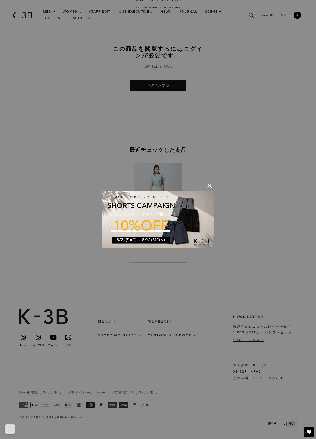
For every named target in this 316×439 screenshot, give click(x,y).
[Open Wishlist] (309, 432)
